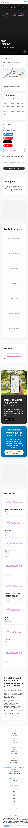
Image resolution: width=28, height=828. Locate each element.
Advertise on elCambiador (14, 773)
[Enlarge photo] (24, 7)
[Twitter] (14, 791)
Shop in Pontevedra (15, 715)
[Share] (25, 51)
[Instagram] (14, 795)
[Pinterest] (14, 798)
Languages (14, 808)
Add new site (14, 755)
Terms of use (14, 738)
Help (14, 749)
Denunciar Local (20, 150)
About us (14, 733)
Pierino (24, 10)
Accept (6, 825)
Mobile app (14, 753)
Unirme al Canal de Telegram (15, 452)
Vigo (12, 2)
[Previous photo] (6, 7)
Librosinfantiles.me (14, 762)
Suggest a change (8, 150)
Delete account (14, 742)
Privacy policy (14, 737)
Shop (3, 40)
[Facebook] (14, 788)
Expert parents (14, 751)
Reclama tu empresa (14, 168)
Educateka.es (14, 760)
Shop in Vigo (7, 715)
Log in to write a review (14, 355)
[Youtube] (14, 805)
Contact (14, 740)
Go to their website (10, 130)
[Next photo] (14, 7)
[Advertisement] (14, 208)
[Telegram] (14, 801)
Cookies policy (14, 735)
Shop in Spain (7, 717)
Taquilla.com (14, 780)
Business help (14, 775)
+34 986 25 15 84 (9, 128)
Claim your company (14, 771)
